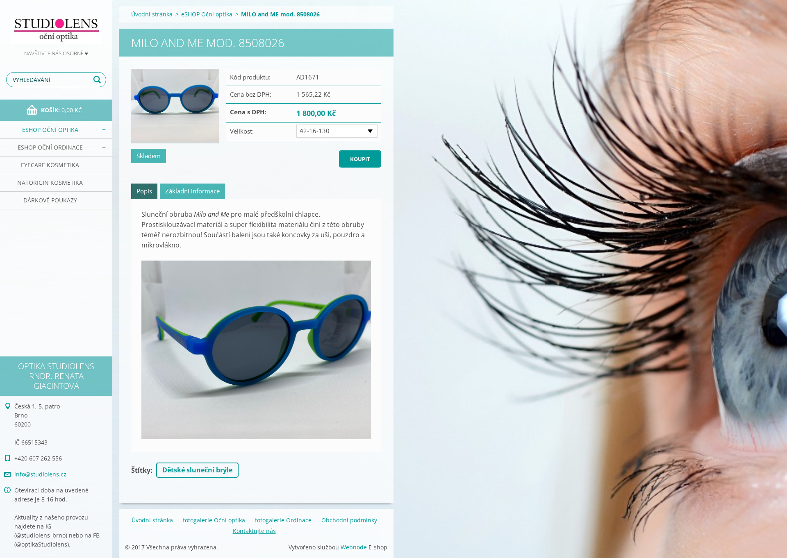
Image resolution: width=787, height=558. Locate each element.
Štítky (140, 470)
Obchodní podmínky (349, 520)
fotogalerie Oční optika (214, 520)
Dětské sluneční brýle (197, 469)
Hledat (98, 80)
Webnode (354, 547)
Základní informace (192, 191)
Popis (144, 191)
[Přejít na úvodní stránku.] (56, 24)
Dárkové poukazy (50, 200)
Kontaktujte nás (254, 531)
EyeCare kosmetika (50, 165)
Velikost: (242, 131)
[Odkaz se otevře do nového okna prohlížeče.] (175, 106)
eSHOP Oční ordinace (50, 147)
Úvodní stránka (152, 14)
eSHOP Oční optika (50, 130)
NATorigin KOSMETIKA (50, 182)
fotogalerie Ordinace (283, 520)
